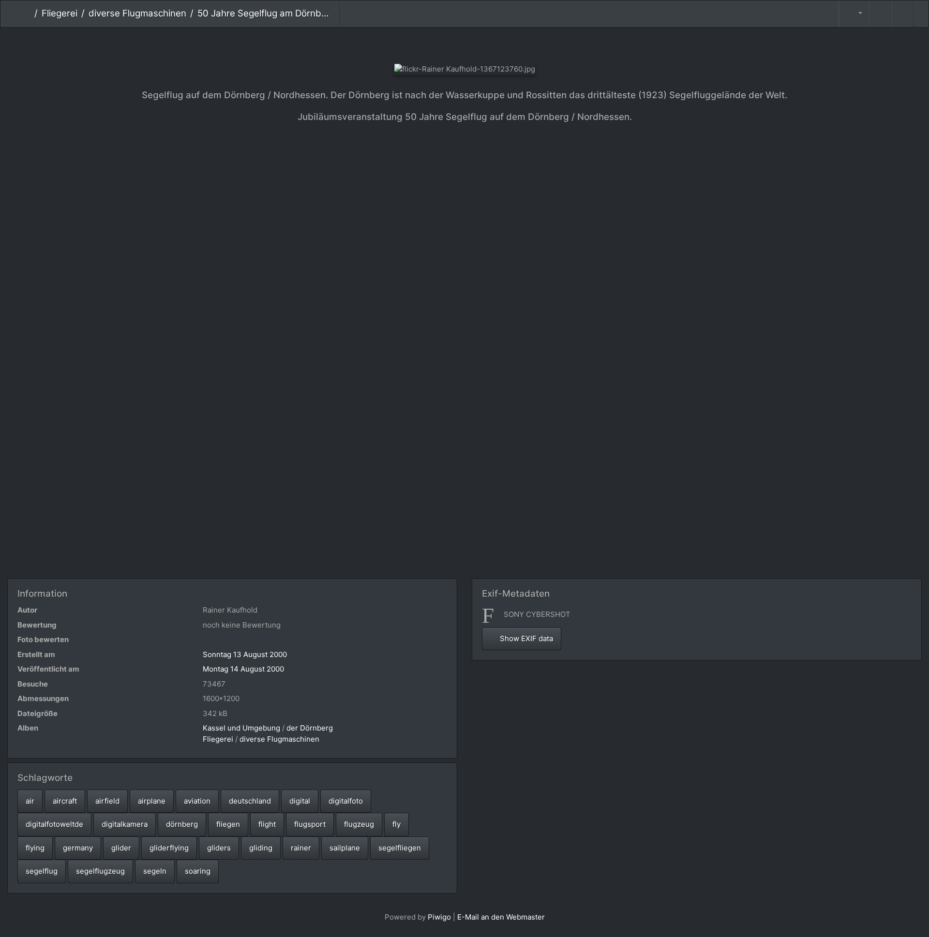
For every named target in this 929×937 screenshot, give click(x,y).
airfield (107, 800)
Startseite (26, 13)
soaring (197, 871)
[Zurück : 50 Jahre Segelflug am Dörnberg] (432, 44)
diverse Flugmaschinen (137, 13)
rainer (301, 847)
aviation (197, 800)
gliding (260, 847)
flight (267, 824)
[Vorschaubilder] (465, 44)
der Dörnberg (309, 727)
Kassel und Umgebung (241, 727)
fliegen (228, 824)
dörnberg (182, 824)
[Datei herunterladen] (902, 13)
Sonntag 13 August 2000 (245, 654)
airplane (151, 800)
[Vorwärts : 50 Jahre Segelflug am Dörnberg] (497, 44)
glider (121, 847)
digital (299, 800)
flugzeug (359, 824)
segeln (154, 871)
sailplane (345, 847)
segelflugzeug (100, 871)
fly (396, 824)
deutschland (250, 800)
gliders (219, 847)
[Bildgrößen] (854, 13)
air (30, 800)
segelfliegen (399, 847)
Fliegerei (59, 13)
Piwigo (439, 917)
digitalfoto (346, 800)
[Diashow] (880, 13)
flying (35, 847)
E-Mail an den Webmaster (501, 917)
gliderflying (169, 847)
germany (78, 847)
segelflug (42, 871)
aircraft (65, 800)
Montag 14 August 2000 (243, 668)
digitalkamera (125, 824)
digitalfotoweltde (54, 824)
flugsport (310, 824)
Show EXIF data (525, 638)
